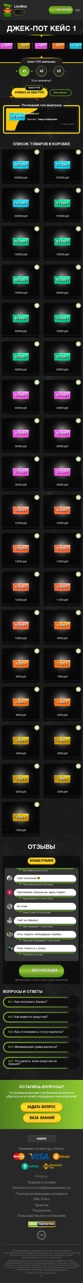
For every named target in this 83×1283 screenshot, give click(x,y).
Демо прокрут (60, 92)
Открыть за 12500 (29, 91)
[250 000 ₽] (17, 124)
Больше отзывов (41, 860)
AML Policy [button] (41, 1199)
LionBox (20, 6)
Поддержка (41, 1210)
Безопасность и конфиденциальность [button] (41, 1188)
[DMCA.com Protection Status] (41, 1226)
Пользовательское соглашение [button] (41, 1216)
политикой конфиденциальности (49, 1270)
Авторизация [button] (64, 10)
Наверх (41, 1138)
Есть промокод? (42, 81)
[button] (20, 166)
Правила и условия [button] (41, 1182)
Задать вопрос (41, 1107)
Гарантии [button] (41, 1205)
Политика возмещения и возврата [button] (41, 1194)
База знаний (42, 1118)
